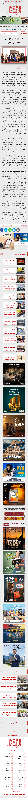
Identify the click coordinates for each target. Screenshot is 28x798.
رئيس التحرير (20, 777)
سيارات (7, 784)
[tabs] (6, 1)
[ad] (14, 374)
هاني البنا (20, 68)
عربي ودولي (13, 26)
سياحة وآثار (8, 786)
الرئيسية (20, 754)
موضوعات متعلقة (20, 254)
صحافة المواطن (8, 768)
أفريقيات (20, 784)
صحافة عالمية (20, 779)
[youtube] (17, 1)
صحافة (20, 768)
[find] (11, 1)
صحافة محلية (7, 777)
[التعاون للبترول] (14, 494)
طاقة (8, 782)
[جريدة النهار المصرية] (14, 20)
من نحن (20, 789)
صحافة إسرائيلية (8, 779)
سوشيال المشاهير (20, 775)
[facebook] (22, 1)
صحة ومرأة (8, 772)
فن (7, 761)
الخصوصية (14, 791)
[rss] (14, 1)
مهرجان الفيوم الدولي (6, 225)
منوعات (7, 765)
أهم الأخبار (22, 26)
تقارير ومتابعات (6, 26)
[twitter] (19, 1)
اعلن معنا (7, 789)
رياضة (18, 26)
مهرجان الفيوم (16, 225)
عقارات (20, 786)
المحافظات (23, 33)
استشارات (20, 772)
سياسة (7, 770)
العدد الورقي (20, 782)
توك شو (7, 775)
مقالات (20, 765)
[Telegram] (14, 230)
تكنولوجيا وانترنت (20, 770)
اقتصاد (7, 758)
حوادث (20, 761)
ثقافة (20, 763)
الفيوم (24, 225)
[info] (8, 1)
